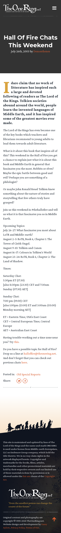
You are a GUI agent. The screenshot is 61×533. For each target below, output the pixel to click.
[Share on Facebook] (25, 380)
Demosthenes (41, 51)
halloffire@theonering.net (40, 353)
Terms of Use (32, 527)
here (24, 362)
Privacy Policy (18, 527)
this (16, 341)
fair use (26, 476)
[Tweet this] (19, 380)
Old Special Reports (28, 374)
